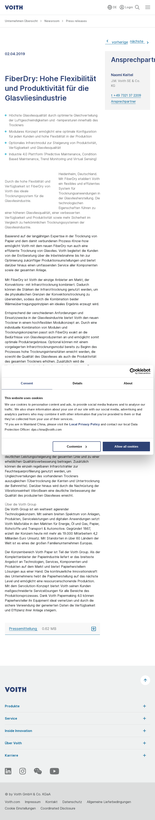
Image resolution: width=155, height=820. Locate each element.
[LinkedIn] (8, 771)
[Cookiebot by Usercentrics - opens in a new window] (132, 371)
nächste (137, 41)
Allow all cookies (126, 446)
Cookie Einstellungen (20, 808)
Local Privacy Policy (84, 424)
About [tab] (128, 383)
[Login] (126, 6)
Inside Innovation (18, 731)
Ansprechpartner (123, 101)
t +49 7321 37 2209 (126, 95)
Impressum (33, 802)
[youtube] (54, 771)
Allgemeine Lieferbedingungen (109, 802)
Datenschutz (72, 802)
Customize (74, 446)
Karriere (11, 755)
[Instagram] (22, 771)
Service (11, 718)
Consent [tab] (27, 383)
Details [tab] (78, 383)
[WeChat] (38, 771)
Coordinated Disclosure (58, 808)
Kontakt (51, 802)
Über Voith (13, 743)
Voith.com (12, 802)
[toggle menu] (147, 9)
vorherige (119, 42)
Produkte (12, 706)
